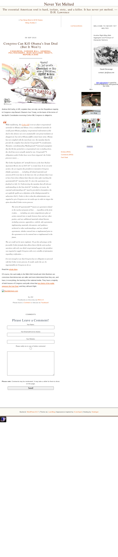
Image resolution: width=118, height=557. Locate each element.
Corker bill (25, 124)
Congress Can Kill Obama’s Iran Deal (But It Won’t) (31, 45)
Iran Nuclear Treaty (39, 53)
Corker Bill (31, 51)
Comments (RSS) (67, 154)
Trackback (44, 302)
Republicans (30, 55)
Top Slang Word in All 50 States (31, 20)
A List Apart (78, 412)
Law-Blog (51, 412)
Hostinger (95, 412)
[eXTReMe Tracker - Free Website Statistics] (3, 422)
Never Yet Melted (59, 4)
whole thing (13, 269)
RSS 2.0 (41, 300)
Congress (16, 51)
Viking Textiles (30, 23)
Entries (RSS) (66, 152)
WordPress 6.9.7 (33, 412)
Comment (27, 302)
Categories (76, 26)
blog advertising (102, 83)
